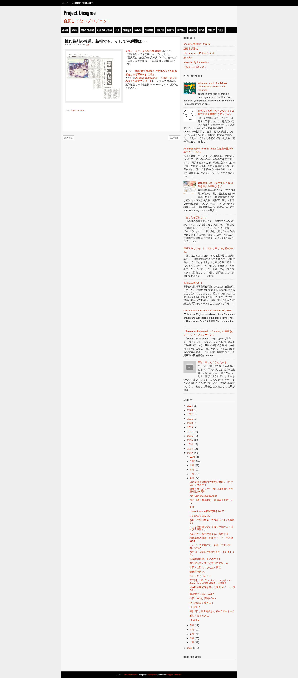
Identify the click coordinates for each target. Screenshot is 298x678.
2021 (190, 418)
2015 (190, 440)
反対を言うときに (199, 615)
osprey (211, 30)
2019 (190, 427)
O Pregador (152, 675)
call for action (104, 30)
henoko (192, 30)
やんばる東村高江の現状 (196, 44)
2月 (192, 638)
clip (117, 30)
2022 (190, 414)
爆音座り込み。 (198, 571)
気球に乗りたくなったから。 (213, 362)
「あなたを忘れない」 (195, 217)
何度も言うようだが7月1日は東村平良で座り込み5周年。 (211, 490)
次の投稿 (68, 137)
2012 (190, 453)
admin (74, 30)
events (170, 30)
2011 (189, 647)
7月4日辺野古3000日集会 (203, 495)
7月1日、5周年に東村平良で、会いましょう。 (212, 553)
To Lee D (194, 619)
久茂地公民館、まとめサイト (205, 558)
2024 (190, 405)
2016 (190, 435)
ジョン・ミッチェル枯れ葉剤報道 (143, 50)
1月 (192, 642)
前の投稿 (174, 137)
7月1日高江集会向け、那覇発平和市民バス (211, 501)
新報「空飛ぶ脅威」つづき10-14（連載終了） (212, 521)
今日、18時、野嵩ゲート (203, 598)
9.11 (192, 507)
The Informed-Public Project (198, 53)
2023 (190, 410)
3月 (192, 634)
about (65, 30)
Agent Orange (87, 30)
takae (220, 30)
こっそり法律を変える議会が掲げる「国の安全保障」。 (211, 528)
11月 (192, 456)
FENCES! (195, 607)
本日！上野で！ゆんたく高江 (205, 567)
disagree (149, 30)
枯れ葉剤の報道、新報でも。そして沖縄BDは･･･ (106, 41)
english (160, 30)
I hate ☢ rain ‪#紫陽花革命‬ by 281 (208, 511)
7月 (192, 474)
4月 (192, 629)
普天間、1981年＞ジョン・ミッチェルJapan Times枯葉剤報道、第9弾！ (210, 581)
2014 (190, 444)
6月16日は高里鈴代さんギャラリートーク (212, 611)
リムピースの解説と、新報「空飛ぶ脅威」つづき (210, 546)
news (201, 30)
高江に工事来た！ (193, 282)
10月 (192, 461)
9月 (192, 465)
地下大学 (188, 57)
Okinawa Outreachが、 (147, 77)
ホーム (65, 3)
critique (127, 30)
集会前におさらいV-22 (202, 594)
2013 (190, 448)
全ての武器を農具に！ (202, 602)
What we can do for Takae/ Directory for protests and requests (212, 86)
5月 (192, 625)
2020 (190, 423)
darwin (138, 30)
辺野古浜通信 (190, 48)
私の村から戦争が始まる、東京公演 (209, 533)
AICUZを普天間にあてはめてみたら (209, 563)
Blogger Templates (173, 675)
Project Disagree (80, 13)
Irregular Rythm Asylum (196, 62)
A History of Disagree (82, 3)
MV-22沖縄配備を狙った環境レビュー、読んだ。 (212, 588)
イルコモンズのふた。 (195, 66)
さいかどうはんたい (200, 515)
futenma (181, 30)
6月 (192, 478)
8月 (192, 469)
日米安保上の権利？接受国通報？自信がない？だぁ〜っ (211, 483)
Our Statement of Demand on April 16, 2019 (207, 310)
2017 (190, 431)
